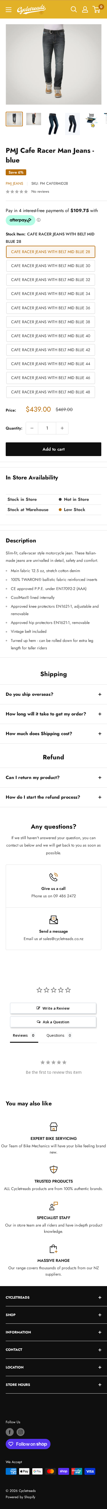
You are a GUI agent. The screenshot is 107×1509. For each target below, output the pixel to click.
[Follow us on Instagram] (21, 1432)
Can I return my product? (33, 777)
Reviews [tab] (20, 1035)
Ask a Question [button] (56, 1021)
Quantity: (14, 428)
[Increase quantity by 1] (62, 428)
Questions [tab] (55, 1035)
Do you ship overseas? (29, 694)
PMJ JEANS (14, 183)
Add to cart (53, 449)
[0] (96, 9)
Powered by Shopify (20, 1497)
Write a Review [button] (56, 1008)
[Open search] (74, 9)
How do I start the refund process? (43, 797)
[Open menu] (8, 9)
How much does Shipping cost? (39, 733)
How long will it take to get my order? (46, 714)
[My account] (85, 9)
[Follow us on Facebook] (10, 1432)
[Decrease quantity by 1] (32, 428)
